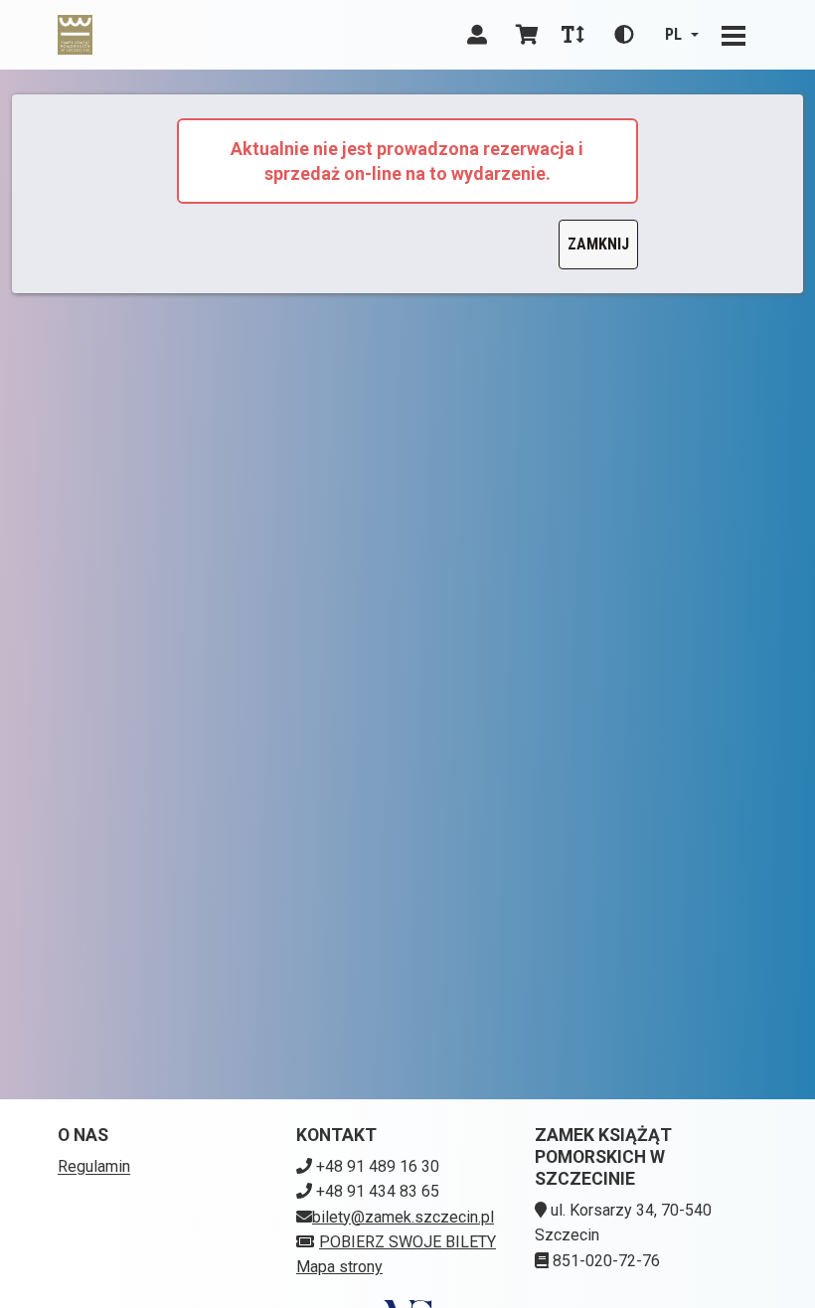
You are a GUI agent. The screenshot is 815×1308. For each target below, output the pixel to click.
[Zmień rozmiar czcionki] (572, 35)
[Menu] (733, 35)
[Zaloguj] (477, 35)
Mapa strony (339, 1266)
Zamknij (598, 244)
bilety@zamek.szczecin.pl (403, 1217)
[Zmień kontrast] (624, 35)
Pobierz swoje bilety (407, 1241)
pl (673, 34)
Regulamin (94, 1166)
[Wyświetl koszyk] (527, 35)
